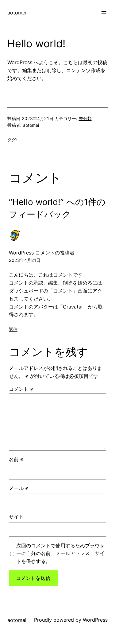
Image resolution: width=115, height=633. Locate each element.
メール (18, 488)
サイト (16, 517)
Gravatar (73, 307)
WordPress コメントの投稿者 (42, 253)
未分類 (85, 118)
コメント (21, 389)
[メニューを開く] (104, 12)
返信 (13, 329)
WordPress (95, 620)
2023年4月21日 (24, 260)
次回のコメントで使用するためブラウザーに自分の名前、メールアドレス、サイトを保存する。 (60, 553)
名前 (16, 459)
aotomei (16, 13)
